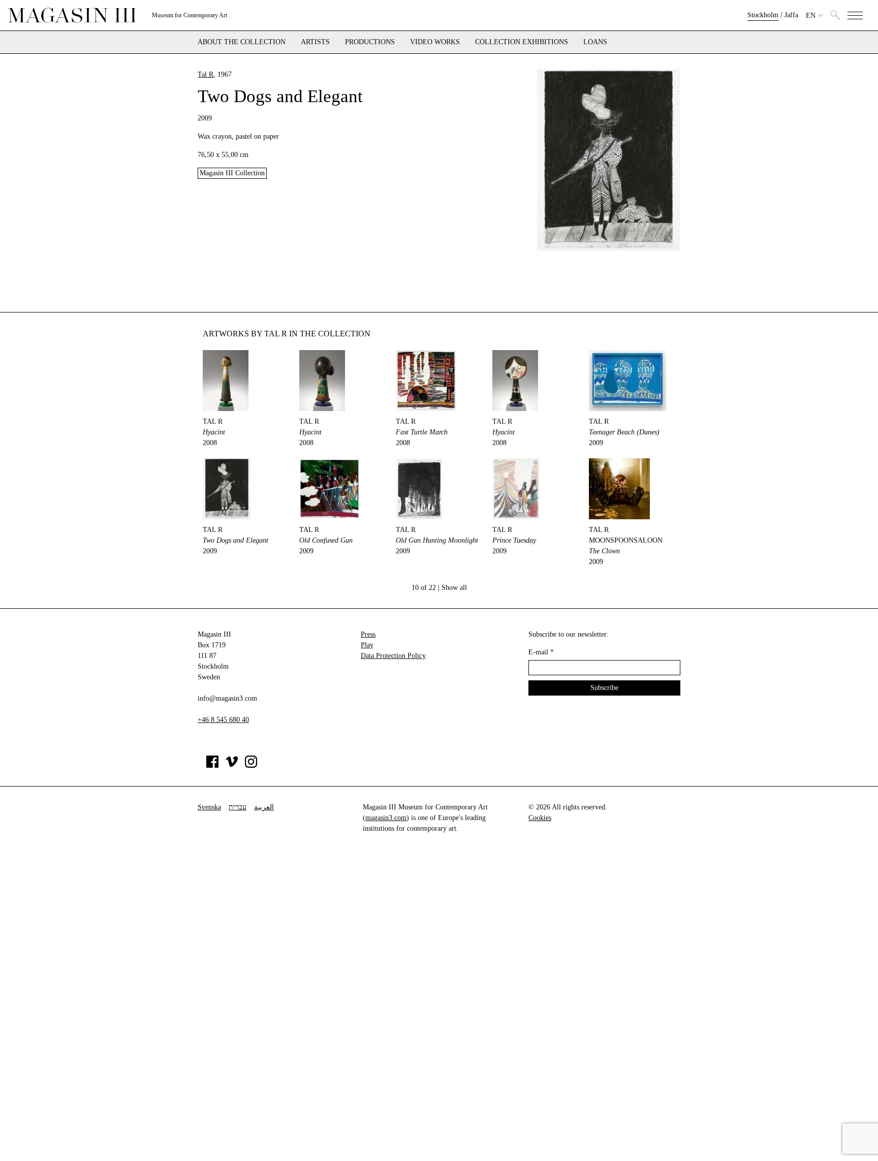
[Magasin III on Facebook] (212, 765)
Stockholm (762, 15)
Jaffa (791, 15)
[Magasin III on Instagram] (251, 765)
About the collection (242, 42)
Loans (595, 42)
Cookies (539, 818)
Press (368, 634)
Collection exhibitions (521, 42)
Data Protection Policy (393, 656)
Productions (370, 42)
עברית (237, 807)
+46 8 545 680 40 (223, 720)
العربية (264, 807)
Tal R (205, 74)
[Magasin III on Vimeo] (232, 765)
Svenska (209, 807)
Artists (315, 42)
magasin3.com (385, 818)
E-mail (541, 652)
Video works (435, 42)
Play (367, 645)
